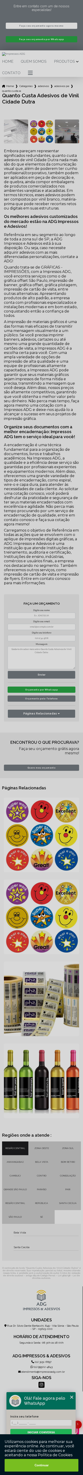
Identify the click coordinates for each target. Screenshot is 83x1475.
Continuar (42, 1465)
